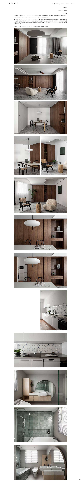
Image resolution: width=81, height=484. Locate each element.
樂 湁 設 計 (13, 3)
